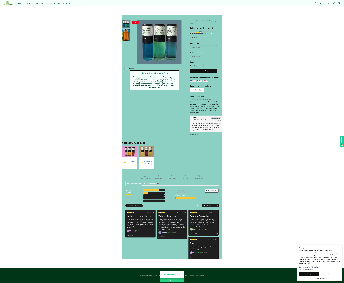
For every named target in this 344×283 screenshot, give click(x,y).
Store (19, 3)
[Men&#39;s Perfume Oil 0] (126, 24)
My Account (159, 179)
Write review (212, 191)
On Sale (27, 3)
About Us (191, 275)
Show (342, 141)
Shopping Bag (198, 179)
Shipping (57, 3)
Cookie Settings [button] (320, 278)
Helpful (130, 235)
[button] (9, 3)
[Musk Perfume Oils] (146, 151)
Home (192, 21)
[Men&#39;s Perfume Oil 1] (126, 35)
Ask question (212, 31)
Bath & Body (206, 21)
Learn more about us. (306, 269)
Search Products (145, 179)
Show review (194, 134)
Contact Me (67, 3)
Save (136, 22)
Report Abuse (200, 275)
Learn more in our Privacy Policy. (309, 267)
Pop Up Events (38, 3)
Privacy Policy (157, 275)
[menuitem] (218, 16)
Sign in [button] (171, 280)
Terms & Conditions (146, 275)
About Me (48, 3)
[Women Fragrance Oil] (129, 151)
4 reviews (205, 31)
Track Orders (172, 179)
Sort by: (199, 205)
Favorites (185, 179)
